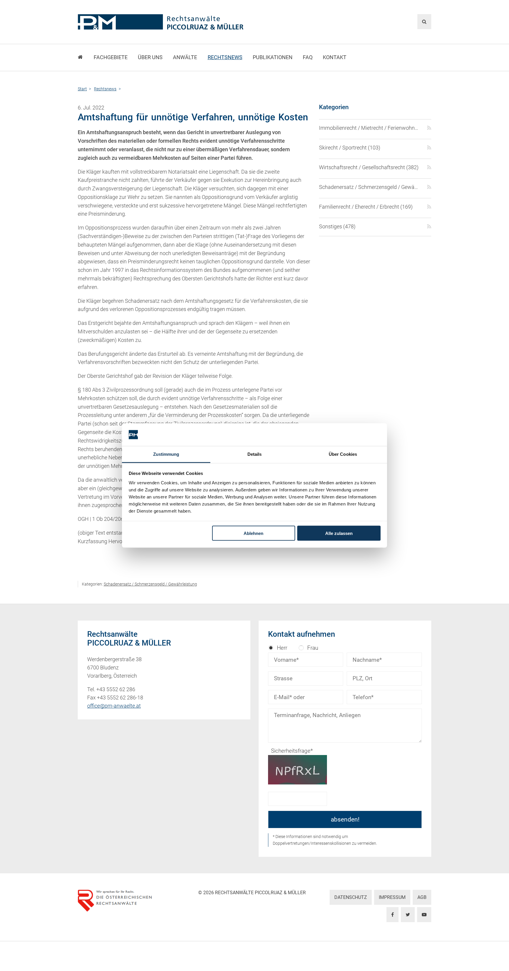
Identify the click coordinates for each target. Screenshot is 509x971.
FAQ (308, 57)
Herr (282, 647)
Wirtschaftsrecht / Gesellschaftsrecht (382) (369, 167)
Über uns (150, 57)
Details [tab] (254, 453)
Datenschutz (350, 897)
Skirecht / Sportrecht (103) (349, 148)
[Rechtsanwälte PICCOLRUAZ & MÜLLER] (194, 22)
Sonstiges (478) (337, 227)
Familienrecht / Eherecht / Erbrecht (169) (366, 207)
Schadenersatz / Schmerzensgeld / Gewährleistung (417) (369, 187)
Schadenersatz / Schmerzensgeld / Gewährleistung (150, 584)
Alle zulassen (339, 533)
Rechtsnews (225, 57)
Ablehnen (253, 533)
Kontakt (334, 57)
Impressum (392, 897)
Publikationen (272, 57)
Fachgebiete (111, 57)
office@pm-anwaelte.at (114, 706)
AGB (422, 897)
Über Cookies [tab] (343, 453)
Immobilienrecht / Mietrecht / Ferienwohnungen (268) (369, 128)
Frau (312, 647)
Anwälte (185, 57)
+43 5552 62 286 (115, 689)
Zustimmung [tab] (166, 453)
